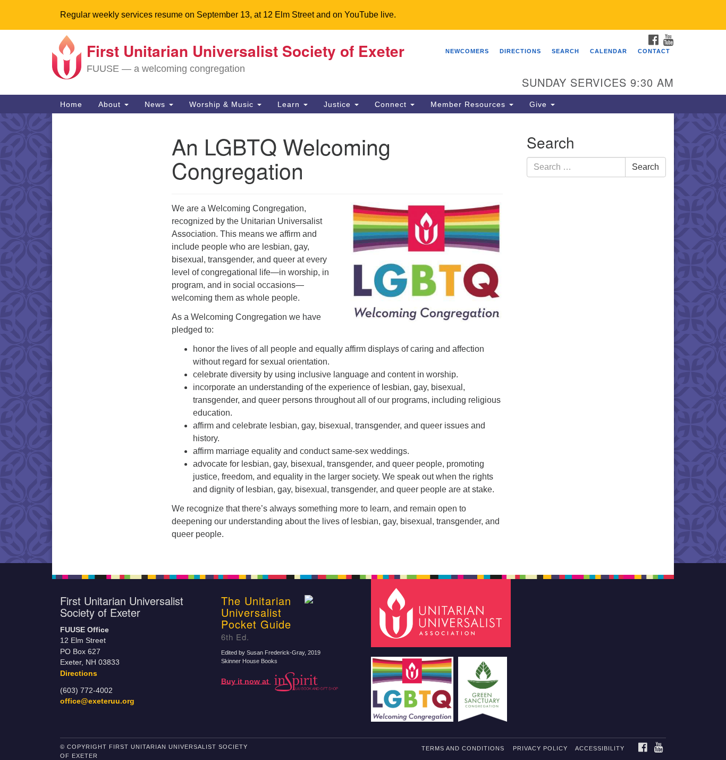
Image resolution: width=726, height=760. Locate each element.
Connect (392, 104)
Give (539, 104)
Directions (520, 51)
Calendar (608, 51)
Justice (338, 104)
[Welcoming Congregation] (413, 684)
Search (565, 51)
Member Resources (469, 104)
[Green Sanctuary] (484, 684)
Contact (654, 51)
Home (71, 104)
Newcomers (467, 51)
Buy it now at (246, 681)
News (156, 104)
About (110, 104)
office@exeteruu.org (97, 701)
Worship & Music (222, 104)
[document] (363, 338)
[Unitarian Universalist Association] (442, 612)
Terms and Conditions (462, 748)
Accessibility (599, 748)
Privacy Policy (540, 748)
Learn (289, 104)
